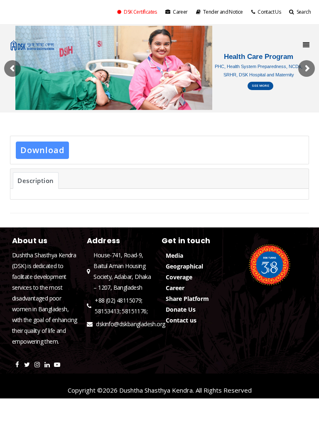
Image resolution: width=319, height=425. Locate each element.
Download (42, 150)
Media (174, 255)
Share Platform (187, 299)
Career (180, 11)
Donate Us (181, 309)
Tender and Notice (223, 11)
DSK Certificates (140, 11)
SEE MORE (260, 86)
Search (304, 11)
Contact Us (269, 11)
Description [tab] (35, 180)
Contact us (181, 320)
